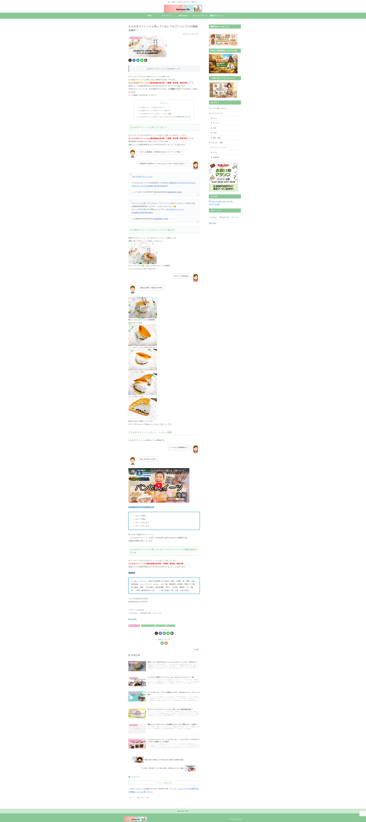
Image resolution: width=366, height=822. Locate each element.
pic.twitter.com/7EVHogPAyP (157, 186)
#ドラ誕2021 (171, 183)
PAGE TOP (183, 811)
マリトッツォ (171, 625)
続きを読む (213, 223)
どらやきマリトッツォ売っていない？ (152, 107)
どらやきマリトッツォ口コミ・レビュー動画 (156, 113)
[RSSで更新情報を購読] (166, 643)
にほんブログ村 (214, 204)
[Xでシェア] (130, 60)
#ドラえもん (181, 183)
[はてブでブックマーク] (138, 60)
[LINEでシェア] (141, 60)
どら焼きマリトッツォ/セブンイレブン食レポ (154, 110)
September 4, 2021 (174, 192)
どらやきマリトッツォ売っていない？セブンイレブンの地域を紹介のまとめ (165, 117)
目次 (161, 103)
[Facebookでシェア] (134, 60)
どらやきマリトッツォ (148, 625)
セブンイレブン (161, 625)
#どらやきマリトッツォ (142, 177)
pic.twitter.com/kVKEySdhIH (142, 212)
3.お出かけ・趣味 (134, 625)
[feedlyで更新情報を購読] (162, 643)
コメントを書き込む (164, 783)
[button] (145, 60)
